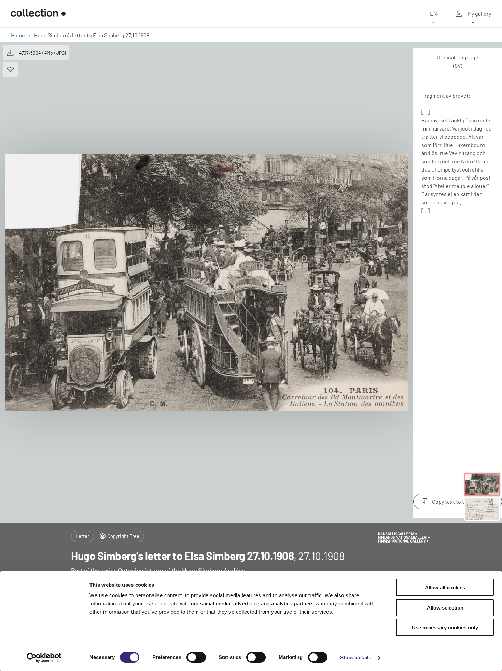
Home (18, 35)
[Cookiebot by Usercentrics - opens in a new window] (44, 658)
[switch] (196, 657)
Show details (355, 657)
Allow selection (445, 608)
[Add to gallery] (10, 69)
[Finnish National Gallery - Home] (38, 13)
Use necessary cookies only (445, 627)
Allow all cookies (445, 587)
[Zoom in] (206, 282)
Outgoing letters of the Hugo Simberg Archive (182, 570)
